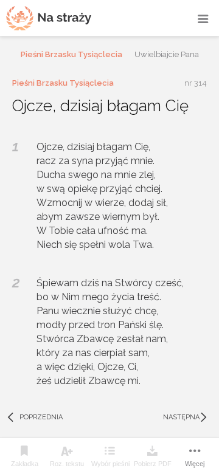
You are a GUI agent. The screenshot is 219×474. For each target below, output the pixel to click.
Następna (186, 417)
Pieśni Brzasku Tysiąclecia (71, 54)
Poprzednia (34, 417)
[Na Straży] (48, 18)
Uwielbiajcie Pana (166, 54)
